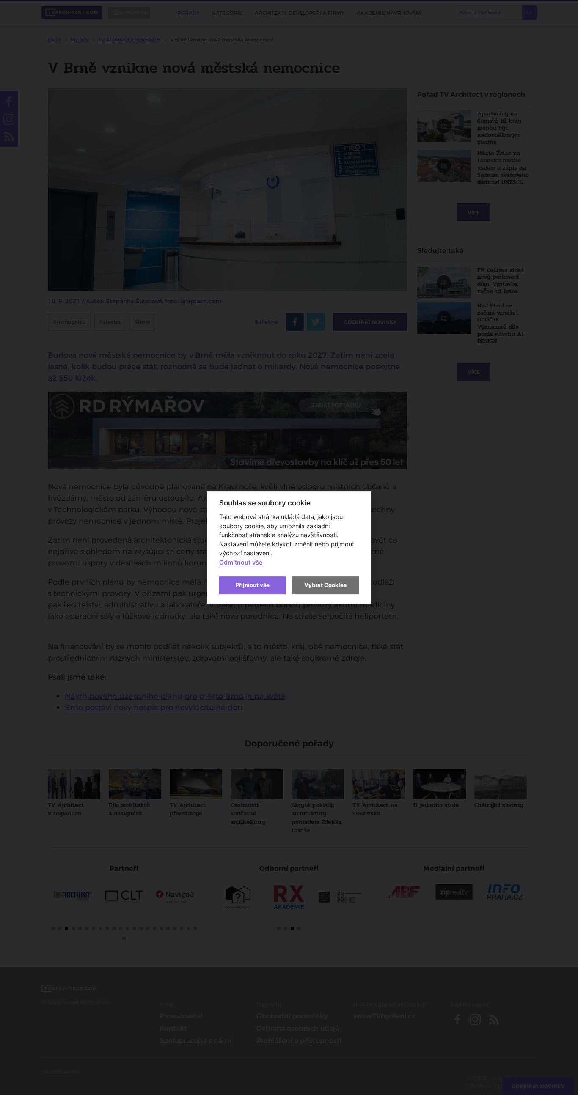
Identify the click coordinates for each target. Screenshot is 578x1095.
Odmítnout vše (241, 562)
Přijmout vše (253, 585)
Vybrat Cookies (325, 585)
